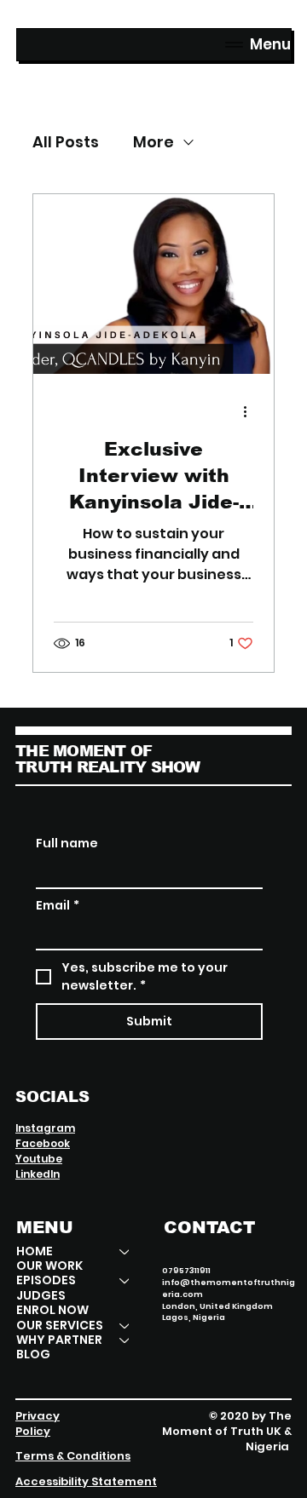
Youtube (38, 1158)
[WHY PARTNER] (125, 1340)
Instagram (45, 1128)
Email (57, 906)
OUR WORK (49, 1266)
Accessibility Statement (86, 1481)
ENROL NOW (52, 1310)
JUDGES (41, 1296)
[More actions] (250, 412)
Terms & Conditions (72, 1456)
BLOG (33, 1354)
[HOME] (125, 1251)
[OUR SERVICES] (125, 1325)
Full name (67, 843)
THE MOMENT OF (83, 751)
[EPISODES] (125, 1280)
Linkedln (37, 1174)
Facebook (42, 1143)
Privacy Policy (37, 1423)
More (153, 142)
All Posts (65, 142)
